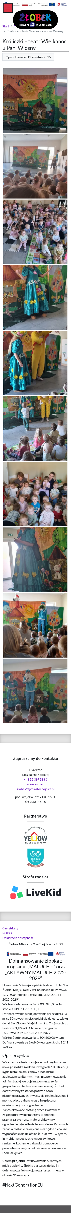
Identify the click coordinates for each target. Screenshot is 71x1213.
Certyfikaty (10, 928)
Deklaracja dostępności (18, 938)
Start (5, 26)
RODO (7, 933)
